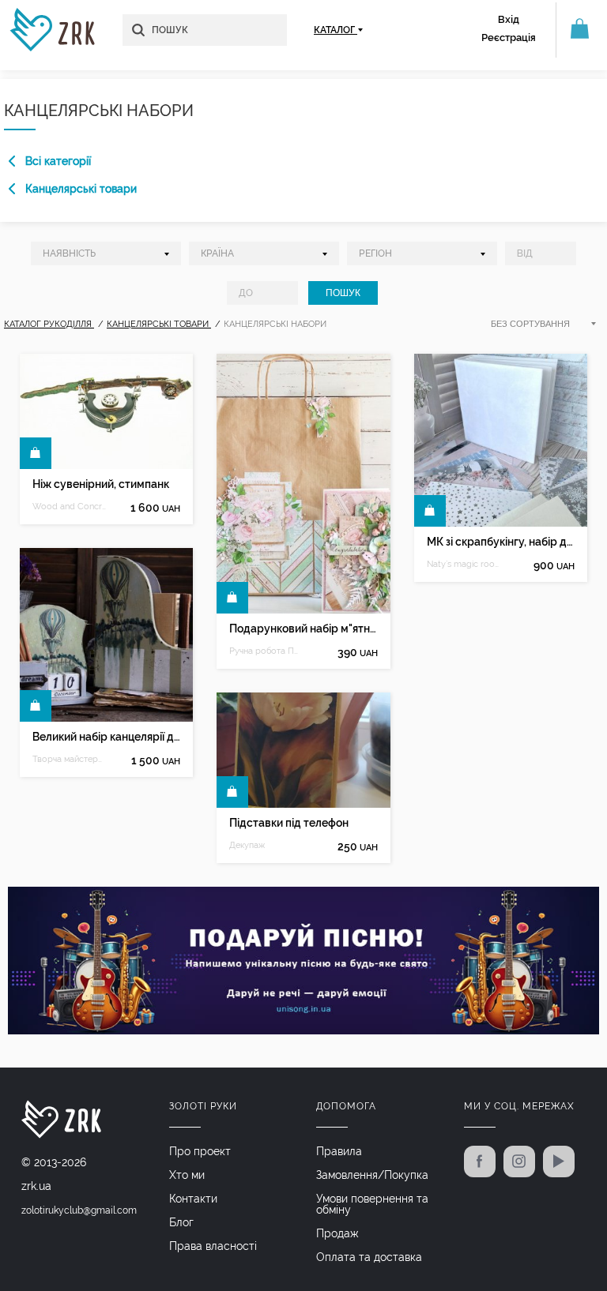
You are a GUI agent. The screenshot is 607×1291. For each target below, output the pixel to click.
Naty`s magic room (464, 564)
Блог (181, 1222)
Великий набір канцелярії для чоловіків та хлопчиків (106, 736)
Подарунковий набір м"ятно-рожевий (303, 628)
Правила (339, 1151)
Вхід (508, 19)
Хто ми (187, 1175)
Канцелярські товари (81, 188)
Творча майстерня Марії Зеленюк (69, 759)
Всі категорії (58, 161)
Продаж (337, 1233)
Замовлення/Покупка (372, 1175)
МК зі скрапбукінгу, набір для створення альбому (501, 541)
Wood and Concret (69, 506)
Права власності (213, 1246)
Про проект (200, 1151)
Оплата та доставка (369, 1257)
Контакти (193, 1198)
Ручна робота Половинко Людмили (266, 651)
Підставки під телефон (289, 822)
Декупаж (247, 845)
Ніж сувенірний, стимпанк (100, 484)
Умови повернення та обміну (372, 1204)
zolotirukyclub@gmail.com (79, 1210)
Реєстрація (508, 37)
